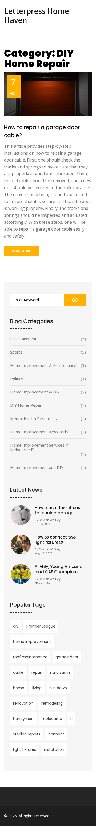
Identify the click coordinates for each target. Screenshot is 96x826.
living (37, 688)
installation (54, 749)
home (18, 688)
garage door (66, 657)
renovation (23, 703)
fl (71, 718)
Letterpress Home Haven (36, 15)
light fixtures (24, 749)
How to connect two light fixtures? (55, 540)
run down (58, 688)
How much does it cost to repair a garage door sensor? (58, 510)
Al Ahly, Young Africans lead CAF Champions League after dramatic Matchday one (58, 569)
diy (15, 626)
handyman (23, 718)
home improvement (32, 641)
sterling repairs (26, 734)
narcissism (60, 672)
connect (56, 734)
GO (75, 300)
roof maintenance (30, 657)
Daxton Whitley (50, 520)
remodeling (52, 703)
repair (36, 672)
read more (21, 251)
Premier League (40, 626)
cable (18, 672)
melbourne (52, 718)
